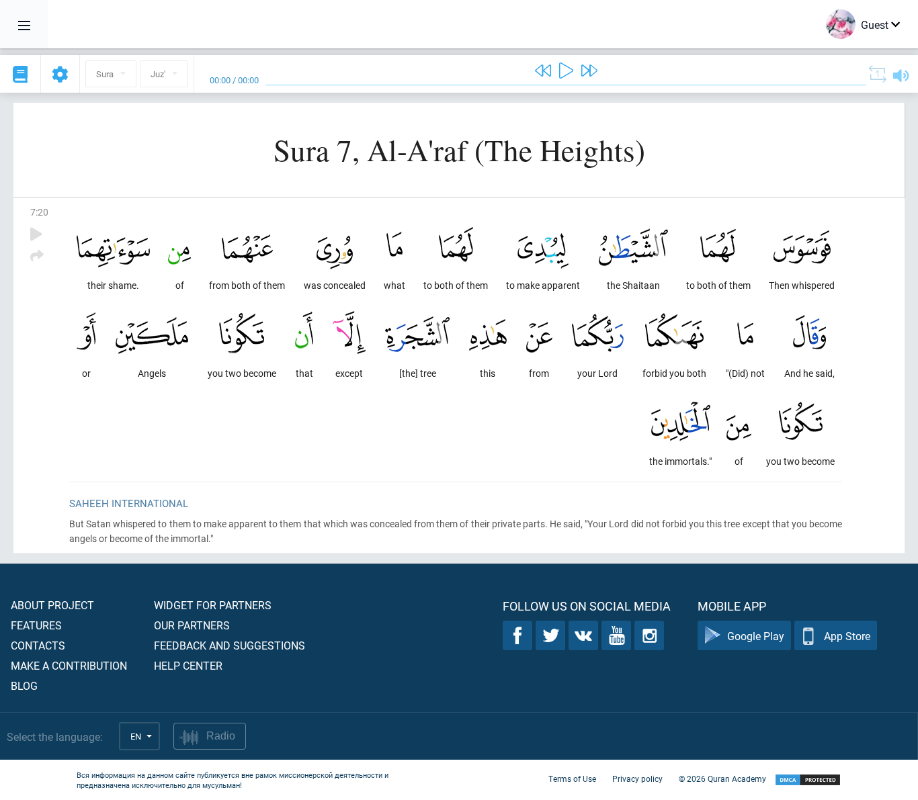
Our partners (192, 625)
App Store (847, 636)
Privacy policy (637, 778)
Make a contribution (69, 665)
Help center (188, 665)
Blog (24, 685)
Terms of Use (572, 778)
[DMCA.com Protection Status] (807, 780)
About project (52, 605)
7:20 (39, 212)
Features (36, 625)
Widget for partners (213, 605)
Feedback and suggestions (229, 645)
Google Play (755, 636)
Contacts (38, 645)
